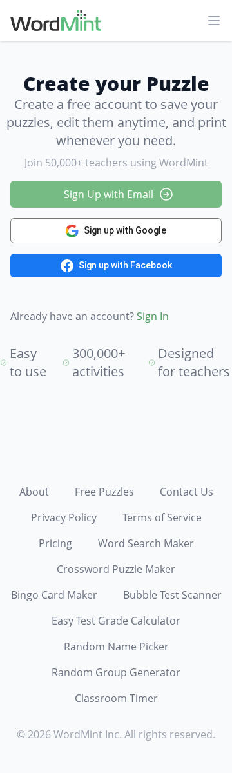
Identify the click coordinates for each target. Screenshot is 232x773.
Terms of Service (162, 517)
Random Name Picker (116, 646)
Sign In (153, 316)
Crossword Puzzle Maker (116, 569)
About (34, 492)
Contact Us (186, 492)
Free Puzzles (104, 492)
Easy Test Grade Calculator (116, 621)
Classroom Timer (116, 698)
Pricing (55, 543)
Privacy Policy (64, 517)
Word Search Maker (146, 543)
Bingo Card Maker (54, 595)
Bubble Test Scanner (172, 595)
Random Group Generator (116, 672)
